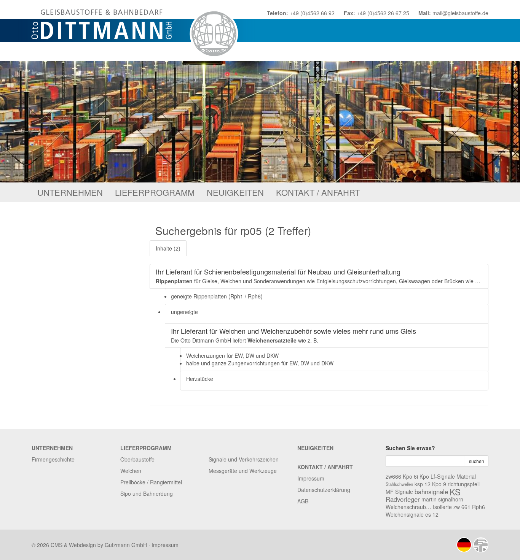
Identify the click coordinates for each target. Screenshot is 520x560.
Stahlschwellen (399, 484)
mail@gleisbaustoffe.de (460, 13)
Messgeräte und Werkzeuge (243, 470)
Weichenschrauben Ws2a (408, 507)
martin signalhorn (442, 499)
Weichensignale (405, 514)
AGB (302, 501)
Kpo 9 (439, 484)
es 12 (432, 514)
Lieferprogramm (155, 192)
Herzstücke (199, 378)
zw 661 (462, 507)
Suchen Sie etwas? (410, 448)
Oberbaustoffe (137, 459)
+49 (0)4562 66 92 (312, 13)
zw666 (393, 476)
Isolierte (442, 507)
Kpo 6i (410, 476)
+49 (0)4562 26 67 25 (383, 13)
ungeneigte (184, 312)
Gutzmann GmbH (126, 545)
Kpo (424, 476)
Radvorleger (403, 499)
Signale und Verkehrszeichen (244, 459)
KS (455, 491)
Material (466, 476)
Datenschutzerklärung (323, 489)
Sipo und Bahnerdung (146, 493)
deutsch (464, 544)
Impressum (310, 478)
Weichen (130, 470)
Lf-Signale (443, 476)
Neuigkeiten (235, 192)
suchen (476, 461)
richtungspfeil (464, 484)
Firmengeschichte (53, 459)
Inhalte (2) (168, 248)
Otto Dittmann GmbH (137, 30)
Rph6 (478, 507)
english (480, 544)
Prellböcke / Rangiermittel (151, 482)
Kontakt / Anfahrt (318, 192)
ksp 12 (423, 484)
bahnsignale (431, 491)
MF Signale (399, 491)
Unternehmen (70, 192)
